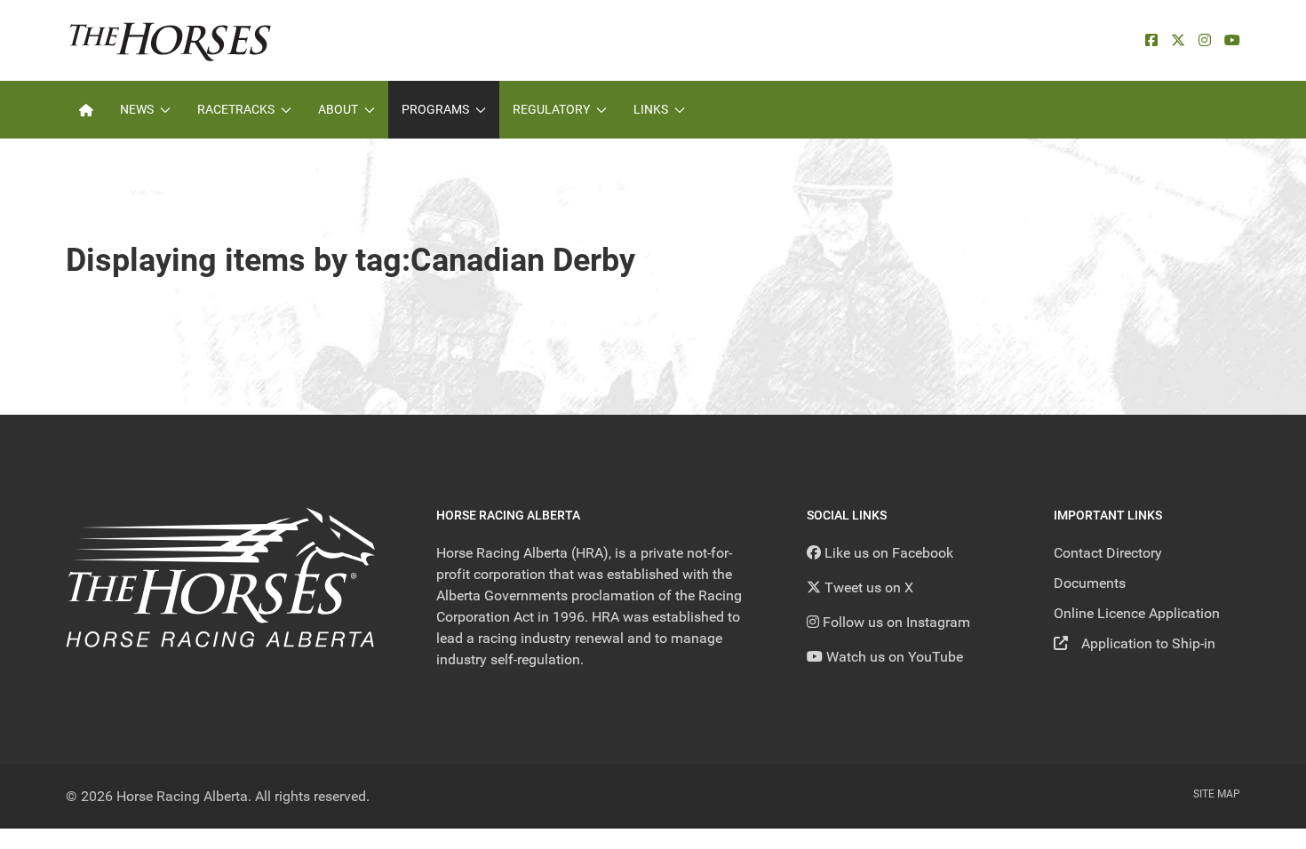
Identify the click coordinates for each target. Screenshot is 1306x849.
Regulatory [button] (551, 109)
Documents (1090, 583)
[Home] (86, 110)
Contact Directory (1108, 552)
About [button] (338, 109)
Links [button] (650, 109)
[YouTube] (1232, 40)
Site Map (1216, 794)
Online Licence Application (1137, 613)
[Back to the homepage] (170, 40)
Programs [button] (435, 109)
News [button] (137, 109)
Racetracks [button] (236, 109)
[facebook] (1151, 40)
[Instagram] (1204, 40)
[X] (1178, 40)
